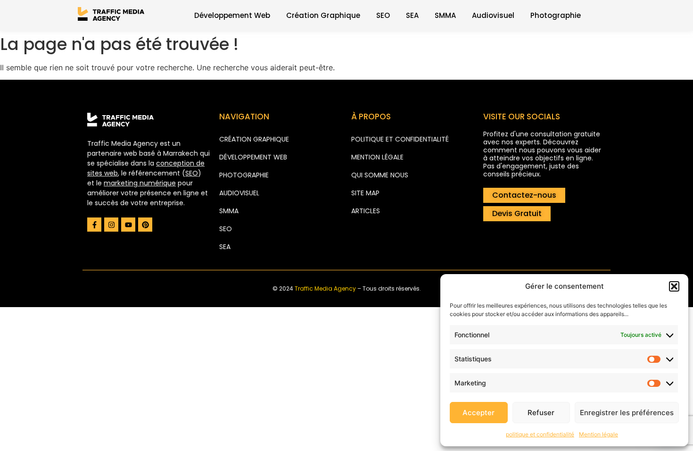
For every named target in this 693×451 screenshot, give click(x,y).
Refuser (541, 412)
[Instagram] (111, 224)
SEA (412, 15)
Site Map (365, 193)
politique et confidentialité (540, 434)
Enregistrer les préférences (627, 412)
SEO (383, 15)
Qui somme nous (379, 175)
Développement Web (232, 15)
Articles (365, 211)
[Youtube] (128, 224)
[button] (674, 286)
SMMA (445, 15)
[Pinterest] (145, 224)
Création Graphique (323, 15)
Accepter (478, 412)
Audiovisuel (493, 15)
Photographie (555, 15)
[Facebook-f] (94, 224)
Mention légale (598, 434)
